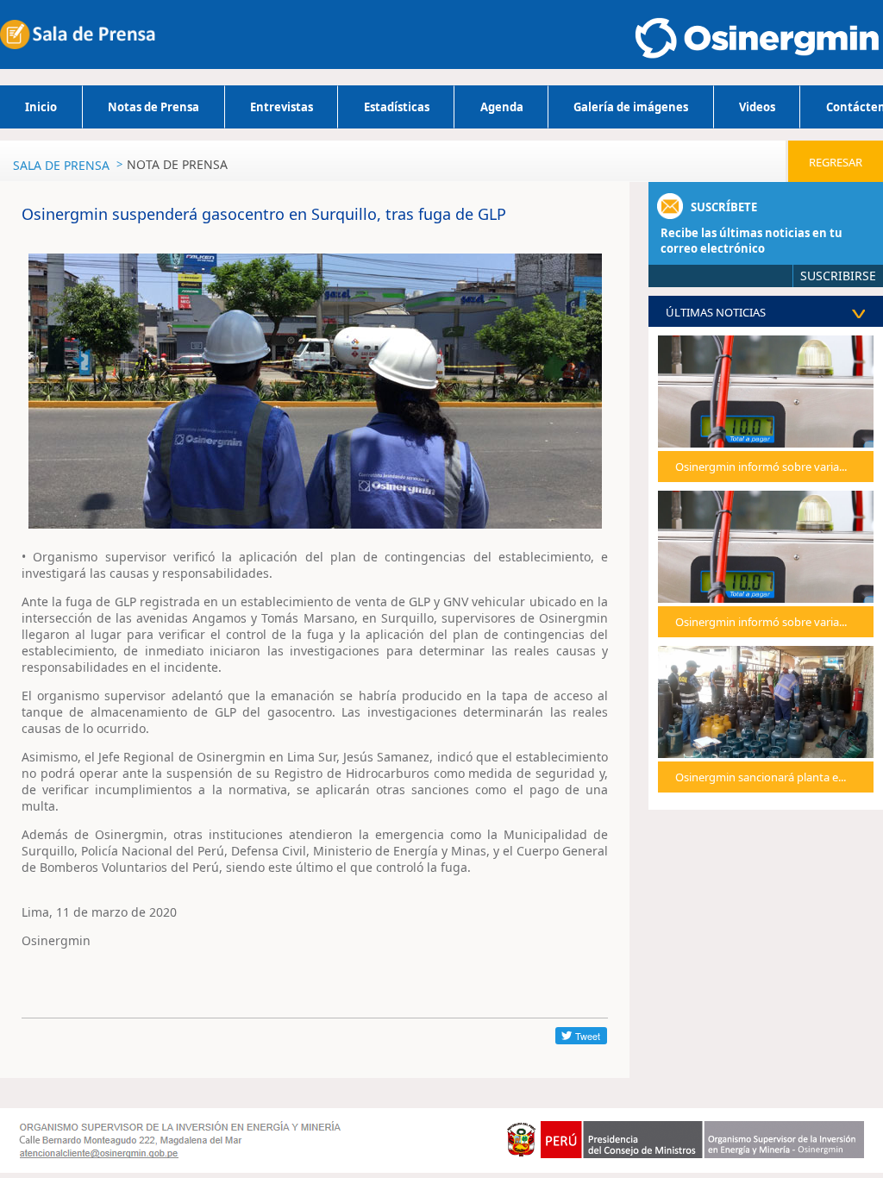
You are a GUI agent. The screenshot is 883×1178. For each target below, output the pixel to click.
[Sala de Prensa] (77, 34)
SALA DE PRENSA (61, 165)
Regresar (835, 162)
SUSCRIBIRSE (838, 275)
